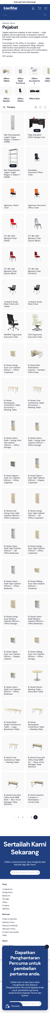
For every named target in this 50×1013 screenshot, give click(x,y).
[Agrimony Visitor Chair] (13, 197)
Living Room (7, 889)
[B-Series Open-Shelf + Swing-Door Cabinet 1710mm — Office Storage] (37, 432)
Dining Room (7, 892)
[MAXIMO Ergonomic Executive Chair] (13, 326)
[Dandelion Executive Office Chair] (37, 163)
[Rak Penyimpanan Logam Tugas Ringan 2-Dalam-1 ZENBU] (13, 129)
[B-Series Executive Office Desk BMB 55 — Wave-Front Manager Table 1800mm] (37, 753)
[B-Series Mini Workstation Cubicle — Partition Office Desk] (37, 359)
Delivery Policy (8, 922)
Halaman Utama (8, 23)
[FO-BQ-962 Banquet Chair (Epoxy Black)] (13, 262)
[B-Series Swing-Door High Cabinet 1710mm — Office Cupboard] (37, 540)
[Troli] (39, 8)
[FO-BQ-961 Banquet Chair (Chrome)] (37, 262)
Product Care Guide (10, 932)
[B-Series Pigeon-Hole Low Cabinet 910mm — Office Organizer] (13, 470)
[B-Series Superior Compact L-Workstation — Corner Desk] (37, 789)
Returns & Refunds (10, 925)
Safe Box (5, 909)
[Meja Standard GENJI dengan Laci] (37, 126)
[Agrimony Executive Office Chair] (37, 197)
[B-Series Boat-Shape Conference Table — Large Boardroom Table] (13, 716)
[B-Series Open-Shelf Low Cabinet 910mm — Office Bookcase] (13, 681)
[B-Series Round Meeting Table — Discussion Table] (37, 680)
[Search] (45, 15)
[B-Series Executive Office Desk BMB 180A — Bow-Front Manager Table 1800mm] (13, 790)
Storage (5, 899)
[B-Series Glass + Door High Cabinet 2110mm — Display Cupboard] (37, 470)
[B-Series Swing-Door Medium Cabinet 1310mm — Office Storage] (13, 610)
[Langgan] (39, 1003)
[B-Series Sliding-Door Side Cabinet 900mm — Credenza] (37, 575)
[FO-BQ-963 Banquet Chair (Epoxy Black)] (37, 229)
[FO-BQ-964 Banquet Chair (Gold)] (13, 229)
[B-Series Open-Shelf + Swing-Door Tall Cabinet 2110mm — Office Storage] (13, 433)
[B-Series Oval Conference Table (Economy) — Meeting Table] (37, 395)
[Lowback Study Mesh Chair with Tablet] (13, 294)
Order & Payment (9, 919)
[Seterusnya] (35, 817)
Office (4, 902)
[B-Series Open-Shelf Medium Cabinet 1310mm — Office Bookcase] (37, 610)
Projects (5, 905)
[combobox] (25, 15)
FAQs (4, 935)
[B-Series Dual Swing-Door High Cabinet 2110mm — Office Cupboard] (13, 505)
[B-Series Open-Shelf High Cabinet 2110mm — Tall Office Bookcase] (13, 540)
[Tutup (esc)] (47, 947)
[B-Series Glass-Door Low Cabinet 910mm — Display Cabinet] (13, 646)
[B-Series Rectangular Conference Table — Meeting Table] (37, 716)
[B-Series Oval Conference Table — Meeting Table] (13, 750)
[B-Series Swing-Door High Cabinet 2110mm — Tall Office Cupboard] (37, 505)
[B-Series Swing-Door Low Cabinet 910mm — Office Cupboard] (13, 359)
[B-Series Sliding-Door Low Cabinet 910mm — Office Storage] (37, 646)
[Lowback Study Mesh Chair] (37, 293)
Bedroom (6, 896)
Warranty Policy (8, 929)
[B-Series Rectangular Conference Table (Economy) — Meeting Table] (13, 396)
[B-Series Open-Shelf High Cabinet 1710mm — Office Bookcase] (13, 575)
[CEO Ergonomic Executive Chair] (37, 326)
